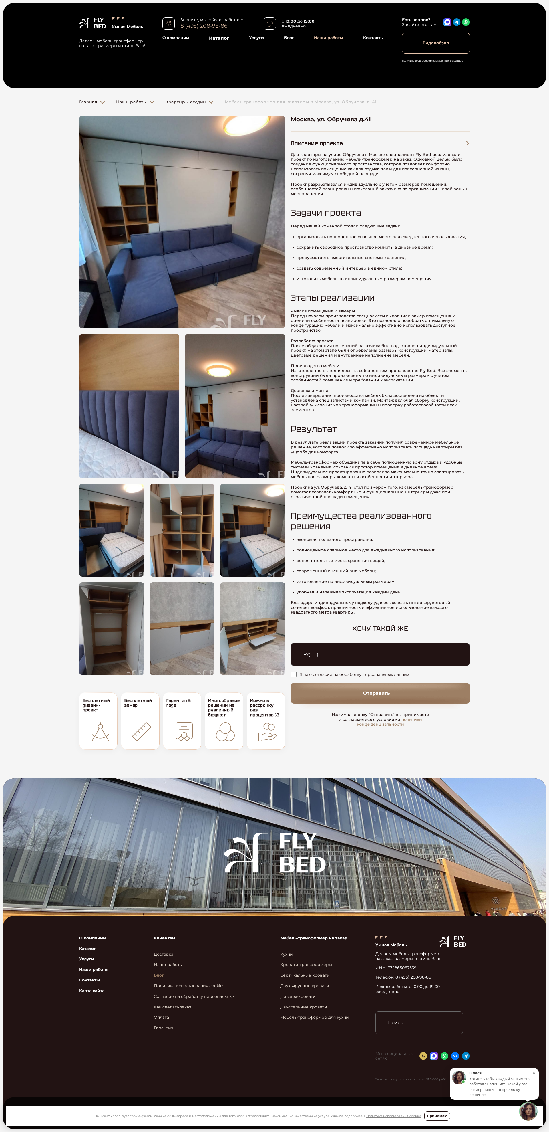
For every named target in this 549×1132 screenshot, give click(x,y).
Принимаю (437, 1116)
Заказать (274, 605)
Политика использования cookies (393, 1116)
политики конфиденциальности (284, 635)
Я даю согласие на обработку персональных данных (258, 585)
